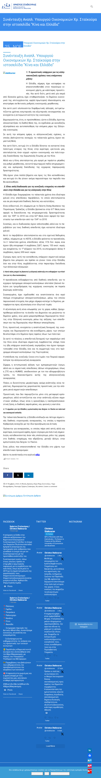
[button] (91, 7)
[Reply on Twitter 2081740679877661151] (46, 717)
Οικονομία (17, 486)
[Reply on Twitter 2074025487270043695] (46, 737)
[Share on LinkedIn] (29, 475)
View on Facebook (9, 590)
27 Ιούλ (60, 668)
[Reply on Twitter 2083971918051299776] (46, 655)
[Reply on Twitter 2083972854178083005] (46, 597)
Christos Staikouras (53, 553)
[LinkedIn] (90, 750)
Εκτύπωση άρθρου (32, 495)
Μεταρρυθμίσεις (8, 486)
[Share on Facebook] (7, 475)
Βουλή (24, 484)
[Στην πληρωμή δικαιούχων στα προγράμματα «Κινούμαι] (76, 564)
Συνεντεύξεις (46, 484)
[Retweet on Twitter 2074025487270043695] (50, 737)
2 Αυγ (60, 556)
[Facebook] (90, 755)
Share (21, 590)
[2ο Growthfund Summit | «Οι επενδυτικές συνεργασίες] (91, 544)
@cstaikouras (50, 556)
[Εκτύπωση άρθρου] (13, 495)
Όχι (47, 774)
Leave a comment (50, 486)
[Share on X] (18, 475)
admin (40, 486)
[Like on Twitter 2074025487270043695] (55, 737)
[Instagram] (90, 766)
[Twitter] (90, 761)
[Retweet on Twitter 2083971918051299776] (50, 655)
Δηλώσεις (30, 484)
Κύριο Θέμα (37, 484)
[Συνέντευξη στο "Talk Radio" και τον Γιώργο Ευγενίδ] (76, 611)
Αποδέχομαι (37, 774)
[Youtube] (90, 771)
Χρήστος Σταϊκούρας (28, 486)
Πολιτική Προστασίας (60, 774)
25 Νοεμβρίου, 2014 (12, 484)
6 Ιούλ (60, 731)
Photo (9, 586)
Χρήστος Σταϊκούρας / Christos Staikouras (20, 527)
